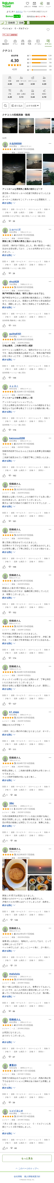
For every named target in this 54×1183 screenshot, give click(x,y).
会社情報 (18, 1176)
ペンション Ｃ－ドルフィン (15, 28)
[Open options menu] (50, 143)
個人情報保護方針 (32, 1176)
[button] (10, 125)
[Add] (48, 30)
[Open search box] (5, 106)
